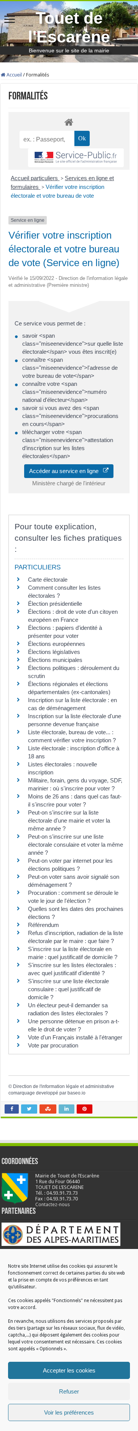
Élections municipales (55, 660)
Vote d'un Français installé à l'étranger (75, 1037)
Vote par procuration (53, 1045)
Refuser (69, 1391)
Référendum (43, 925)
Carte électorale (47, 579)
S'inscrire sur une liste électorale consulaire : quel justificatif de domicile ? (68, 989)
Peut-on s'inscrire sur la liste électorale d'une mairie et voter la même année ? (69, 820)
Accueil (13, 75)
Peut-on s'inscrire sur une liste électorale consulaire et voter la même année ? (75, 844)
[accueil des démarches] (69, 122)
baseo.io (76, 1093)
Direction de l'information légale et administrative (63, 1086)
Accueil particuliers (35, 178)
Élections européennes (56, 644)
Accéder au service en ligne (66, 471)
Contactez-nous (52, 1204)
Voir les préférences (69, 1412)
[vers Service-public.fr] (76, 157)
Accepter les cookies (69, 1370)
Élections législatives (54, 652)
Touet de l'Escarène (69, 27)
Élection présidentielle (55, 603)
